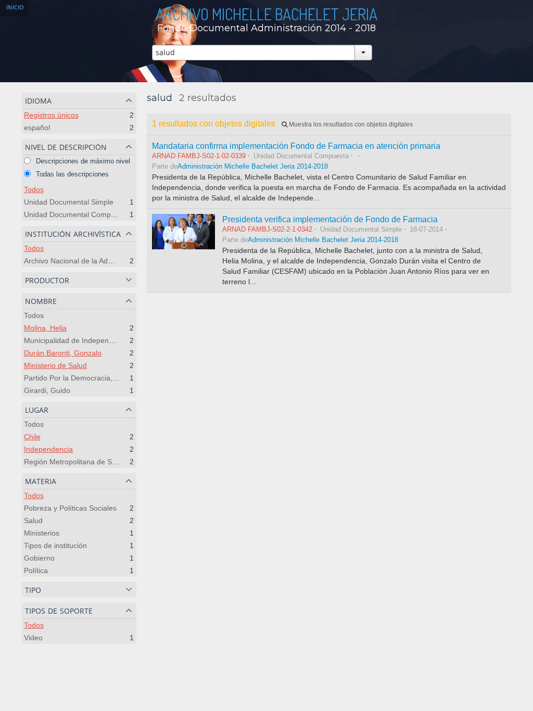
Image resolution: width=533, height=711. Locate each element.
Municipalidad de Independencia (77, 340)
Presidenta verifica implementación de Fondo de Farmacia (330, 219)
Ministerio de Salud (55, 365)
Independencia (48, 449)
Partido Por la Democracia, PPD (76, 378)
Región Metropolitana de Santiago (80, 462)
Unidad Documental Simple (68, 202)
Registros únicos (51, 115)
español (37, 127)
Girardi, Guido (47, 390)
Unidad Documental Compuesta (76, 214)
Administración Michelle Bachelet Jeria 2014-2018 (252, 166)
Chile (32, 437)
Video (33, 637)
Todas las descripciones (71, 174)
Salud (33, 520)
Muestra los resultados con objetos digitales (350, 124)
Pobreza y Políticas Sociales (70, 508)
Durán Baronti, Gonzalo (62, 353)
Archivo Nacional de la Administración (85, 261)
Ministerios (41, 533)
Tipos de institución (55, 545)
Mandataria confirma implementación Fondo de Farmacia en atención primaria (296, 145)
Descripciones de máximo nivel (82, 161)
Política (36, 570)
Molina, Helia (45, 328)
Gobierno (39, 558)
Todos (34, 189)
